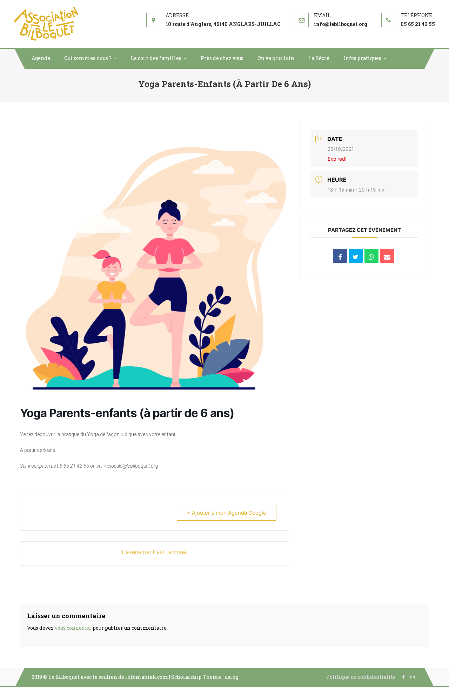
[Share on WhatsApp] (371, 256)
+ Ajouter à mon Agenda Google (226, 512)
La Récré (318, 58)
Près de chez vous (222, 58)
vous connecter (73, 627)
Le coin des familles (156, 58)
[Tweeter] (356, 256)
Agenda (41, 58)
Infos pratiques (362, 58)
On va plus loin (275, 58)
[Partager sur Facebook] (340, 256)
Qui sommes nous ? (88, 58)
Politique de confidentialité (361, 677)
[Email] (387, 256)
